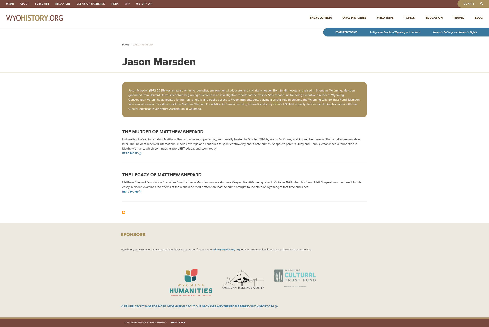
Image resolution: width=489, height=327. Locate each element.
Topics (409, 17)
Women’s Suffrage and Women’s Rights (455, 32)
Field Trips (385, 17)
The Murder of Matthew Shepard (162, 131)
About (24, 3)
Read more (130, 153)
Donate (469, 3)
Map (127, 3)
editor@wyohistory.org (226, 249)
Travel (458, 17)
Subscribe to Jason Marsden (123, 212)
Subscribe (42, 3)
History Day (144, 3)
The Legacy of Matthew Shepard (162, 174)
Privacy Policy (178, 322)
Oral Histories (354, 17)
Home (10, 3)
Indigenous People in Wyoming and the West (395, 32)
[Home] (42, 18)
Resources (62, 3)
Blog (479, 17)
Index (114, 3)
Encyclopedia (321, 17)
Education (434, 17)
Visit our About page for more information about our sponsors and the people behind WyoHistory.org (197, 306)
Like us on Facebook (90, 3)
